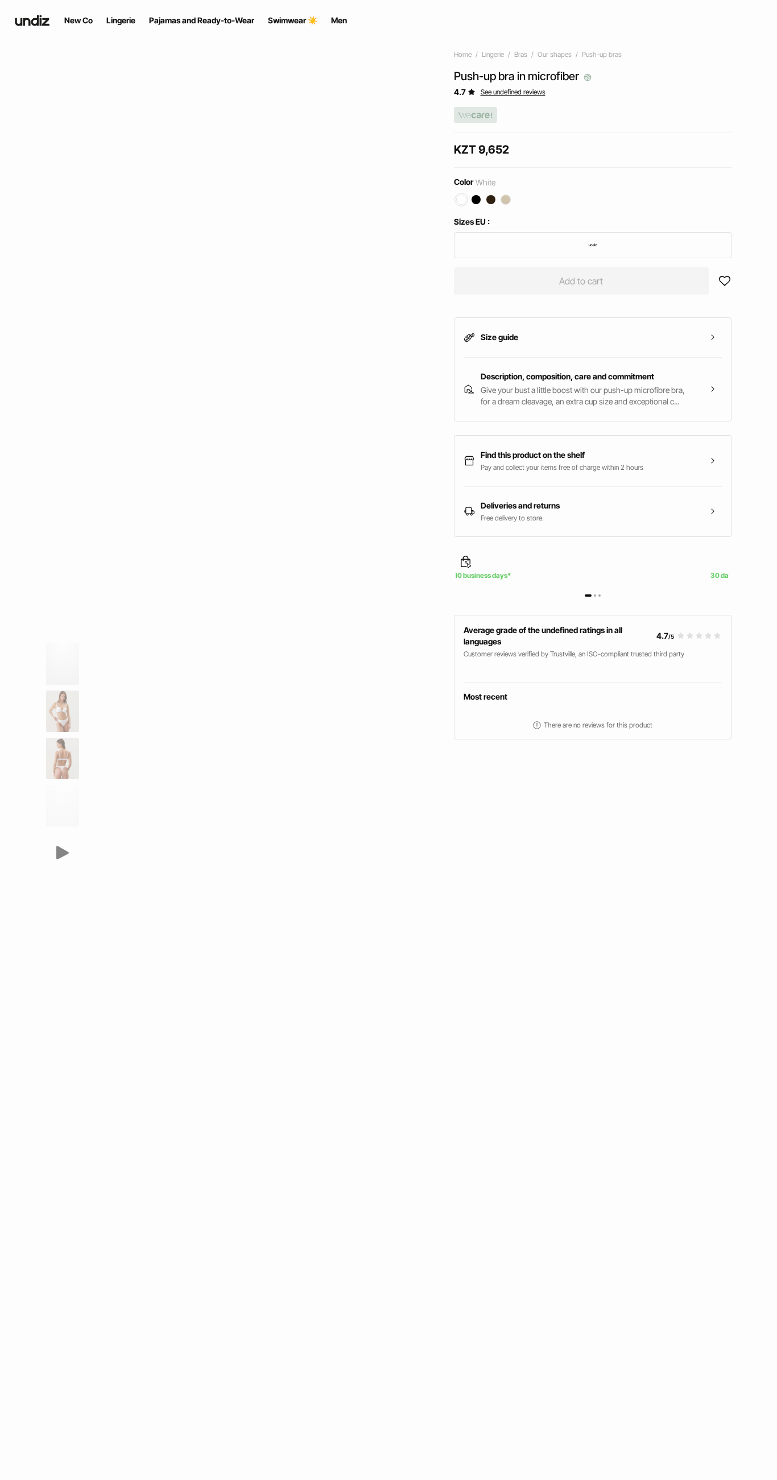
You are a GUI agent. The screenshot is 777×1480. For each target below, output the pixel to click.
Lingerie (493, 54)
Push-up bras (602, 54)
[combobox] (593, 245)
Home (463, 54)
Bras (520, 54)
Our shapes (555, 54)
